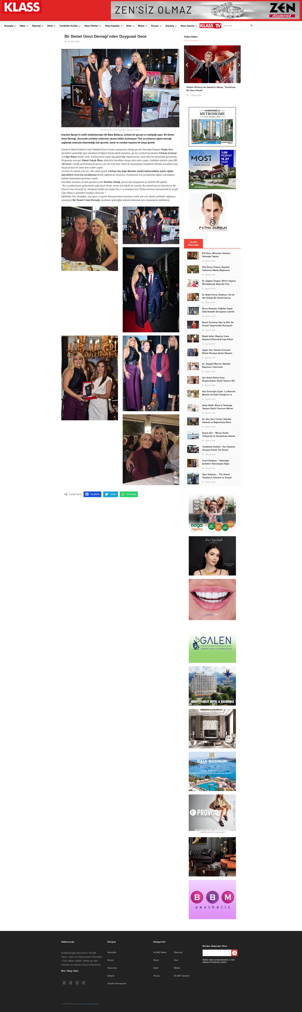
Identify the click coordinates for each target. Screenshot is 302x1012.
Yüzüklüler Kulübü (68, 25)
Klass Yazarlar (188, 25)
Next (238, 64)
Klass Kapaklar (112, 25)
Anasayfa (8, 25)
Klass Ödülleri (91, 25)
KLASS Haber (160, 952)
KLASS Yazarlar (181, 975)
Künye (110, 960)
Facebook (94, 494)
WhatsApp (131, 494)
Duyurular (112, 967)
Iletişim (111, 975)
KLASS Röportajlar (193, 243)
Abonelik (111, 952)
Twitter (113, 494)
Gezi (176, 960)
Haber (22, 25)
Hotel (128, 25)
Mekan (141, 25)
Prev (186, 64)
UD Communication (90, 1003)
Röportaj (36, 25)
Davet (50, 25)
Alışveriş (169, 25)
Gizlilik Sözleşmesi (116, 983)
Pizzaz (156, 975)
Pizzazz (155, 25)
